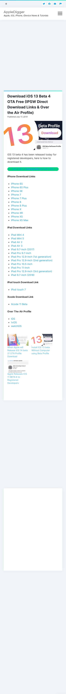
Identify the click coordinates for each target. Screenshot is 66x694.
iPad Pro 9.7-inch (21, 253)
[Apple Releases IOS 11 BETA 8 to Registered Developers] (17, 366)
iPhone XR (17, 212)
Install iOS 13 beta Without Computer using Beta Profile (40, 350)
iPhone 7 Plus (19, 198)
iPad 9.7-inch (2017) (22, 249)
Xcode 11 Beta (19, 304)
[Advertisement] (33, 52)
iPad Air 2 (16, 242)
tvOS (14, 322)
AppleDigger (14, 12)
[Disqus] (33, 447)
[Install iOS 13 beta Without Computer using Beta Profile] (41, 340)
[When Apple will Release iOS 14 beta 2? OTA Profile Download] (17, 340)
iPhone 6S (17, 183)
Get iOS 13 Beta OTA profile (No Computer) (33, 169)
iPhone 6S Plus (19, 187)
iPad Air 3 (16, 245)
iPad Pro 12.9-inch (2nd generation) (31, 260)
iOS (13, 318)
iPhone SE (17, 191)
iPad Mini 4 (17, 234)
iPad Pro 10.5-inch (21, 263)
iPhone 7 (16, 194)
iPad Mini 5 (17, 238)
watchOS (16, 326)
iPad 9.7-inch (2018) (23, 274)
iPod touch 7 (18, 289)
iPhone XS (17, 216)
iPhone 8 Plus (19, 205)
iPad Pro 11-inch (20, 267)
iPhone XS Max (19, 220)
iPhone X (16, 209)
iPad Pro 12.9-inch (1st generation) (31, 256)
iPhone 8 (16, 201)
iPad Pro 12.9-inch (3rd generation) (31, 271)
